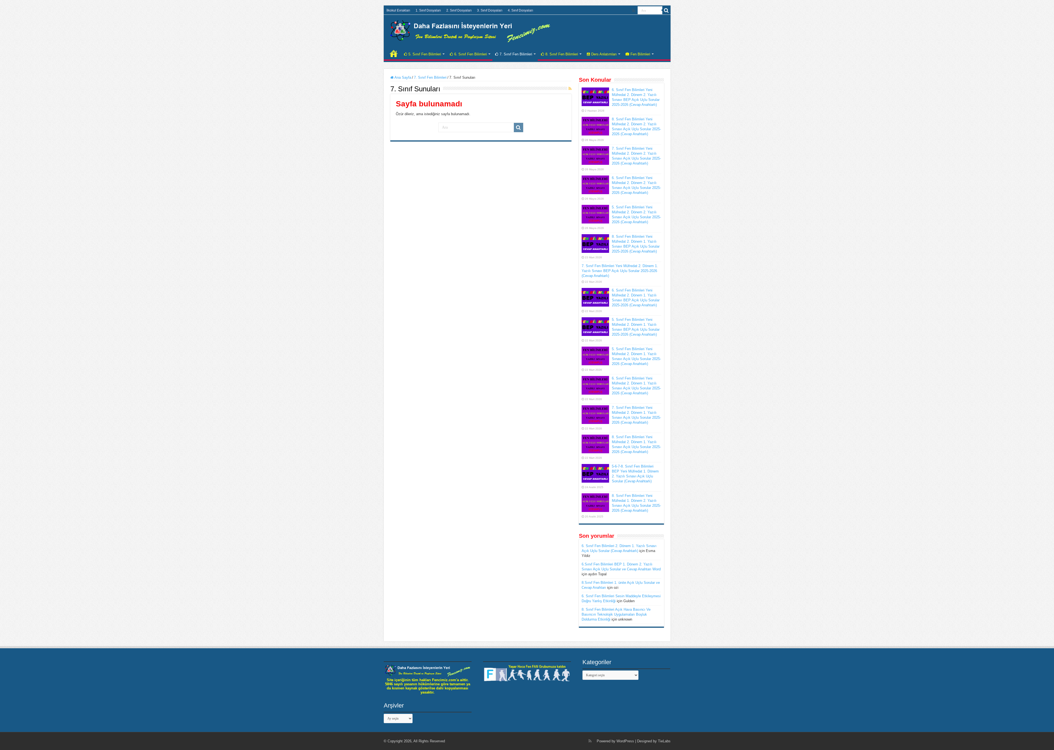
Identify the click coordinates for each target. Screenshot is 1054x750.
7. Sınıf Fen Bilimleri (516, 54)
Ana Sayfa (402, 77)
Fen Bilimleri (640, 54)
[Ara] (666, 10)
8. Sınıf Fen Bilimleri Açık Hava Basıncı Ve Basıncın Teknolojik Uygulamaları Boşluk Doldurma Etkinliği (616, 614)
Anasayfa (393, 53)
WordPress (625, 741)
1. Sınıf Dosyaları (428, 10)
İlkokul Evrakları (398, 10)
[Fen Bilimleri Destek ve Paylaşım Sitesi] (470, 30)
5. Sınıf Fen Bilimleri (424, 54)
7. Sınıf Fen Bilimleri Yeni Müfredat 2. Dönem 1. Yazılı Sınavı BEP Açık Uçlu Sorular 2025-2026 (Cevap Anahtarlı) (620, 271)
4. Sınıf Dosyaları (520, 10)
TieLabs (664, 741)
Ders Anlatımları (604, 54)
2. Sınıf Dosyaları (459, 10)
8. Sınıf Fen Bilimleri (561, 54)
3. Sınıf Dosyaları (489, 10)
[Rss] (634, 10)
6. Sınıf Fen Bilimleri (470, 54)
